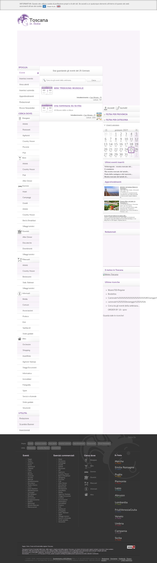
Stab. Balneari (28, 282)
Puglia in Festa (126, 475)
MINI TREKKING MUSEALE (69, 88)
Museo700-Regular (116, 290)
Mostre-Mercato (33, 505)
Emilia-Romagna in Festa (126, 468)
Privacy (129, 559)
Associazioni (28, 311)
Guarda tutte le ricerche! (113, 316)
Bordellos (112, 294)
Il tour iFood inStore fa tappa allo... (115, 216)
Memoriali (31, 503)
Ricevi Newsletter (27, 108)
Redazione (24, 418)
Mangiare (93, 460)
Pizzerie (26, 147)
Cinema (30, 463)
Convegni (31, 492)
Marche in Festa (126, 461)
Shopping (26, 350)
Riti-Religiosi (32, 494)
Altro (92, 495)
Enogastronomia (33, 500)
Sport (25, 391)
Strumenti (26, 408)
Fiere (29, 470)
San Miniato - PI (96, 97)
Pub (24, 153)
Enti (24, 322)
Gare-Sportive (33, 489)
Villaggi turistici (28, 226)
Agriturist (26, 135)
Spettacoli (26, 328)
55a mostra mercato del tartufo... (117, 172)
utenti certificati (33, 553)
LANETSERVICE (126, 560)
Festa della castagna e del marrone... (118, 174)
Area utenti (24, 84)
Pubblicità (122, 559)
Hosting (103, 560)
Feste (30, 465)
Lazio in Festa (126, 489)
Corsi (29, 487)
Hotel (25, 192)
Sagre (30, 459)
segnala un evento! (90, 552)
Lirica (30, 472)
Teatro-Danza (32, 485)
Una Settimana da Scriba (67, 106)
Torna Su (132, 437)
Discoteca (31, 483)
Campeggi (27, 197)
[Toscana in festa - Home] (33, 19)
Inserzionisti (24, 430)
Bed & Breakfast (29, 220)
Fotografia (27, 385)
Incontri (30, 478)
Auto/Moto (27, 356)
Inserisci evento (26, 79)
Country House (29, 141)
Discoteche (27, 243)
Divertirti (93, 477)
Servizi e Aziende (29, 396)
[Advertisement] (78, 48)
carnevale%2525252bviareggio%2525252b (127, 302)
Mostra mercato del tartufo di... (116, 177)
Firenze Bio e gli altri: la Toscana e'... (127, 202)
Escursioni (31, 498)
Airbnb (25, 124)
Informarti (93, 489)
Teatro (30, 461)
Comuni (26, 305)
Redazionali (24, 102)
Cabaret (30, 468)
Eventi (22, 73)
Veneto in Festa (126, 517)
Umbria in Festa (126, 524)
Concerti (31, 476)
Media (25, 299)
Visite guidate (28, 334)
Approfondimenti (26, 96)
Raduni (30, 501)
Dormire (93, 472)
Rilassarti (93, 483)
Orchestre (27, 344)
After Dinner (27, 181)
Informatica (27, 373)
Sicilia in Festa (126, 538)
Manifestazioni (33, 490)
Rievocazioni (32, 507)
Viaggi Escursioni (29, 367)
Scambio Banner (26, 424)
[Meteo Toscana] (110, 274)
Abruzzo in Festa (126, 496)
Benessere (27, 277)
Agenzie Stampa (29, 362)
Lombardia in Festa (126, 503)
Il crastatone (109, 169)
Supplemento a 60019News (62, 559)
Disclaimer (114, 559)
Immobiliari (27, 379)
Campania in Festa (126, 531)
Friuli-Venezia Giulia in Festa (126, 510)
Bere (92, 466)
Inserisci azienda (26, 90)
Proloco (26, 316)
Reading (30, 496)
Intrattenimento (33, 481)
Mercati (30, 479)
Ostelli (25, 203)
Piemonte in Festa (126, 482)
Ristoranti (26, 130)
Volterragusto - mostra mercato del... (118, 167)
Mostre (30, 474)
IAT (59, 470)
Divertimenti (27, 249)
